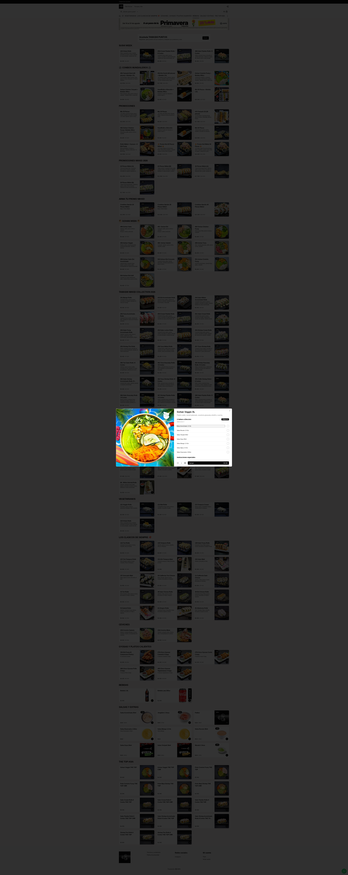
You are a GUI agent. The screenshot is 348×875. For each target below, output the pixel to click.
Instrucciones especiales (186, 457)
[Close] (229, 410)
